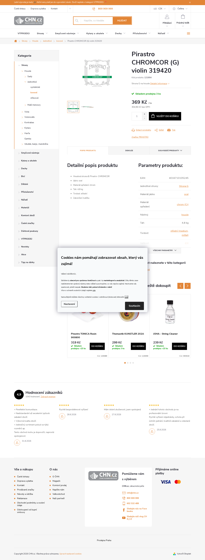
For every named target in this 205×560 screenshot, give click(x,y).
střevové (34, 98)
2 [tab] (127, 363)
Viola (26, 111)
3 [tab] (130, 363)
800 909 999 (133, 498)
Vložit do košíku (167, 116)
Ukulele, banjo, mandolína (36, 144)
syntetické (35, 87)
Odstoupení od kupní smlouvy (27, 511)
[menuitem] (23, 33)
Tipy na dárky (27, 262)
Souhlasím (134, 306)
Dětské (24, 184)
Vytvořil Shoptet (184, 553)
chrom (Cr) (182, 204)
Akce (23, 254)
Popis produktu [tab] (88, 150)
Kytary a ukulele (29, 160)
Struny (24, 65)
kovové (33, 92)
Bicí (23, 176)
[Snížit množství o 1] (144, 118)
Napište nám (58, 490)
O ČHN (56, 476)
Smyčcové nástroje (30, 152)
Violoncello (29, 117)
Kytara (27, 127)
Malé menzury (34, 104)
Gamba (27, 138)
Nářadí (24, 199)
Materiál (25, 207)
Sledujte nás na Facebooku (137, 510)
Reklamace (22, 498)
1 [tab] (125, 363)
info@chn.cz (133, 492)
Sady (29, 76)
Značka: (140, 137)
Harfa (27, 133)
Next (188, 286)
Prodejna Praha (104, 540)
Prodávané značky (25, 489)
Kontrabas (29, 122)
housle (184, 214)
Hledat (122, 20)
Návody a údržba (25, 494)
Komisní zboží (28, 215)
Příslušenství (27, 192)
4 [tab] (133, 363)
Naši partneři (59, 498)
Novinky (25, 246)
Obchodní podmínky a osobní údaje (31, 504)
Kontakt (54, 8)
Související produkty (168, 150)
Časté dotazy (20, 8)
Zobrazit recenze (48, 396)
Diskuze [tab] (129, 150)
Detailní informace (158, 83)
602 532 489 (133, 503)
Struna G (183, 186)
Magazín (56, 481)
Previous (180, 286)
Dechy (24, 168)
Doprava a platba (38, 8)
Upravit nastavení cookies (70, 553)
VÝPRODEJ (26, 238)
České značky (27, 223)
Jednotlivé (32, 81)
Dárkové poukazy (29, 231)
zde (94, 290)
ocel (186, 194)
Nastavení (69, 304)
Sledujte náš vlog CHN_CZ (137, 517)
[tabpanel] (88, 326)
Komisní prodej (59, 485)
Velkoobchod (59, 494)
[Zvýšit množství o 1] (144, 114)
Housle (27, 71)
